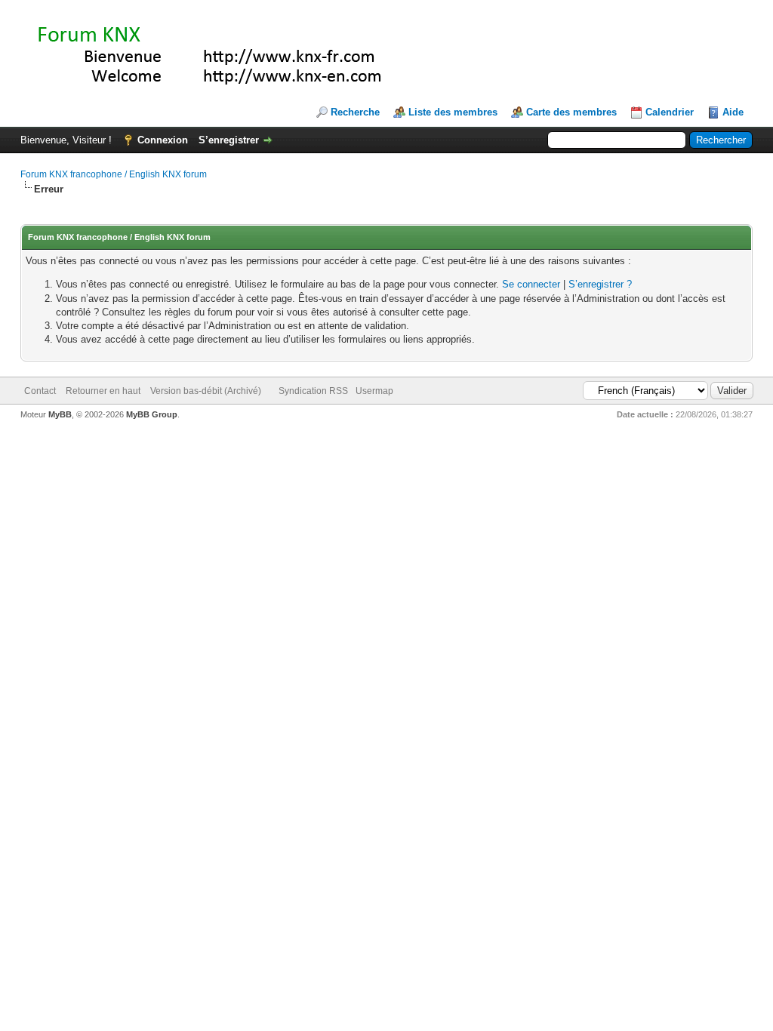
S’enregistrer (229, 140)
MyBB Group (151, 414)
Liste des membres (452, 112)
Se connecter (531, 284)
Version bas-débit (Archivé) (205, 391)
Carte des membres (571, 112)
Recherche (355, 112)
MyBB (60, 414)
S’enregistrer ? (600, 284)
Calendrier (669, 112)
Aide (733, 112)
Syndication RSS (313, 391)
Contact (40, 391)
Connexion (162, 140)
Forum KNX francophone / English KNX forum (113, 174)
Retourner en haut (103, 391)
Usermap (374, 391)
